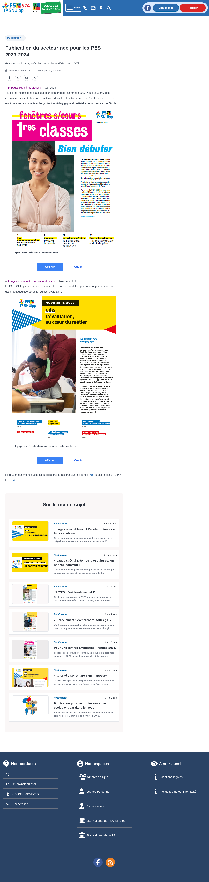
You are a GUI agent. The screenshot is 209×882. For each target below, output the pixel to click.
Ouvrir (78, 266)
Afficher (50, 266)
